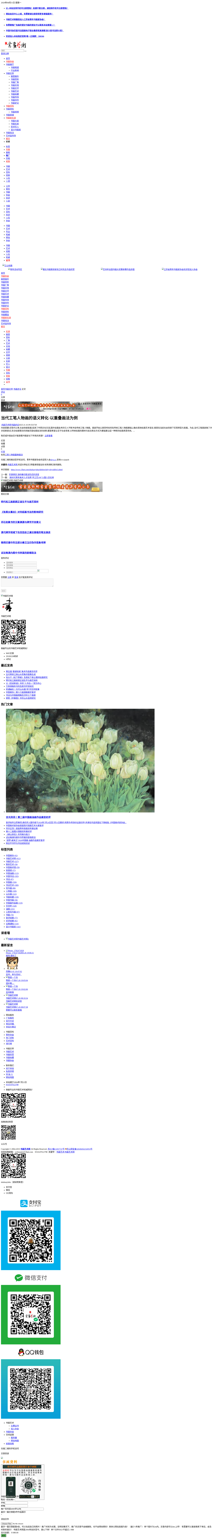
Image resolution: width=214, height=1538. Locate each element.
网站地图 (10, 1077)
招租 (8, 251)
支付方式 (10, 1021)
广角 (8, 340)
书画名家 (15, 124)
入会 (8, 201)
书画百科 (10, 106)
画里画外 (15, 76)
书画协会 (10, 61)
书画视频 (15, 112)
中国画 (11, 882)
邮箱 (3, 1506)
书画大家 (15, 121)
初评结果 (12, 921)
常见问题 (10, 1024)
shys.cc (53, 460)
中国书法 (12, 876)
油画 (10, 909)
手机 (3, 1503)
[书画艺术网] (32, 48)
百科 (8, 172)
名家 (8, 361)
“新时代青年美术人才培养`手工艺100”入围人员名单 (31, 477)
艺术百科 (10, 1041)
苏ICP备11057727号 (56, 1149)
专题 (8, 149)
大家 (8, 358)
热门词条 (10, 1038)
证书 (8, 382)
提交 (3, 1536)
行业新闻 (15, 70)
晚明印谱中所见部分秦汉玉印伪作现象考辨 (23, 542)
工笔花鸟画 (13, 912)
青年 (8, 189)
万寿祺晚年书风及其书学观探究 (20, 686)
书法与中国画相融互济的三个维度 (21, 695)
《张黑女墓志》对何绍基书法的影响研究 (22, 512)
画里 (8, 334)
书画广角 (15, 82)
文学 (8, 352)
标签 (8, 147)
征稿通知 (12, 924)
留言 (8, 139)
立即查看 (49, 436)
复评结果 (12, 918)
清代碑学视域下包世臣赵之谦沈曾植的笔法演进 (25, 532)
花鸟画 (11, 888)
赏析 (8, 337)
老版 (8, 161)
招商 (8, 175)
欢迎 (8, 198)
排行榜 (9, 1044)
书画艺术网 (6, 425)
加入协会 (15, 1429)
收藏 (8, 349)
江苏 (8, 186)
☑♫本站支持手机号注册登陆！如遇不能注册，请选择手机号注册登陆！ (37, 8)
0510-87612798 (12, 1085)
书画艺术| (60, 1152)
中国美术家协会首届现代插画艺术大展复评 (25, 825)
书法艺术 (12, 885)
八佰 (8, 181)
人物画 (11, 891)
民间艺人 (15, 127)
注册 (7, 54)
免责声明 (10, 1071)
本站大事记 (11, 1027)
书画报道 (15, 67)
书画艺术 (15, 91)
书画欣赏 (10, 1055)
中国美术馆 (13, 867)
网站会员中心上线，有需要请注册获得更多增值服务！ (30, 14)
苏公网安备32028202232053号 (79, 1149)
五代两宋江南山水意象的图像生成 (21, 674)
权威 (8, 235)
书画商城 (10, 115)
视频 (8, 355)
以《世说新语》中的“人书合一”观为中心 (23, 683)
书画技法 (10, 133)
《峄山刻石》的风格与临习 (18, 834)
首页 (8, 58)
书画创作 (15, 100)
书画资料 (10, 109)
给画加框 (10, 1444)
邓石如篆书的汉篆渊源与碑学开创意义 (21, 522)
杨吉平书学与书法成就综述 (18, 843)
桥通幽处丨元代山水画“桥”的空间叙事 (22, 689)
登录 (3, 54)
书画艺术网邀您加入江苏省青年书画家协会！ (26, 19)
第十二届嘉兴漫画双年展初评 (19, 831)
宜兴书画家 (16, 130)
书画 (8, 166)
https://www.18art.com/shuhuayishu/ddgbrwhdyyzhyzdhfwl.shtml (37, 470)
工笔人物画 (10, 455)
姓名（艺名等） (8, 1500)
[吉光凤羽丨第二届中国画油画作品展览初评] (80, 812)
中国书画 (12, 900)
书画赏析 (15, 79)
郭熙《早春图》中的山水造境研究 (21, 698)
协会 (8, 195)
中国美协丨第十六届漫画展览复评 (21, 692)
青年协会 (10, 1035)
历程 (8, 158)
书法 (10, 879)
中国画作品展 (14, 903)
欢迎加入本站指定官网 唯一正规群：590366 (25, 36)
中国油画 (12, 873)
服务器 (14, 1438)
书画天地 (15, 85)
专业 (8, 232)
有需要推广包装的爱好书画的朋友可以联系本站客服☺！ (30, 25)
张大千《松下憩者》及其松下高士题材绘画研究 (27, 677)
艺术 (8, 169)
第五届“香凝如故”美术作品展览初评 (21, 671)
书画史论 (15, 103)
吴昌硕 (11, 870)
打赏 (3, 441)
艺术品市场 (11, 136)
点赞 (3, 447)
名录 (8, 331)
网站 (8, 237)
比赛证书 (15, 1426)
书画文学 (15, 88)
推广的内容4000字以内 (11, 1509)
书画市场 (15, 97)
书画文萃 (10, 73)
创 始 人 (9, 1074)
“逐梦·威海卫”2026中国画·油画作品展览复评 (25, 840)
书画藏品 (5, 315)
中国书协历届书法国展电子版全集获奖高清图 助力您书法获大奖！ (35, 31)
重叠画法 (19, 455)
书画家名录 (11, 118)
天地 (8, 346)
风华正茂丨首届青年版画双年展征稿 (22, 828)
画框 (8, 152)
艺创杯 (11, 906)
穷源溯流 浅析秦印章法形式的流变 (24, 474)
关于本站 (10, 1068)
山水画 (11, 894)
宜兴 (8, 367)
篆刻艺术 (12, 864)
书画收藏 (15, 94)
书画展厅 (10, 64)
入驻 (8, 178)
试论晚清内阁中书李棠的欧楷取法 (18, 552)
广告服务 (10, 1018)
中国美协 (12, 855)
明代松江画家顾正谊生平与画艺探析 (20, 501)
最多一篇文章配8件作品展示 (13, 1512)
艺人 (8, 364)
